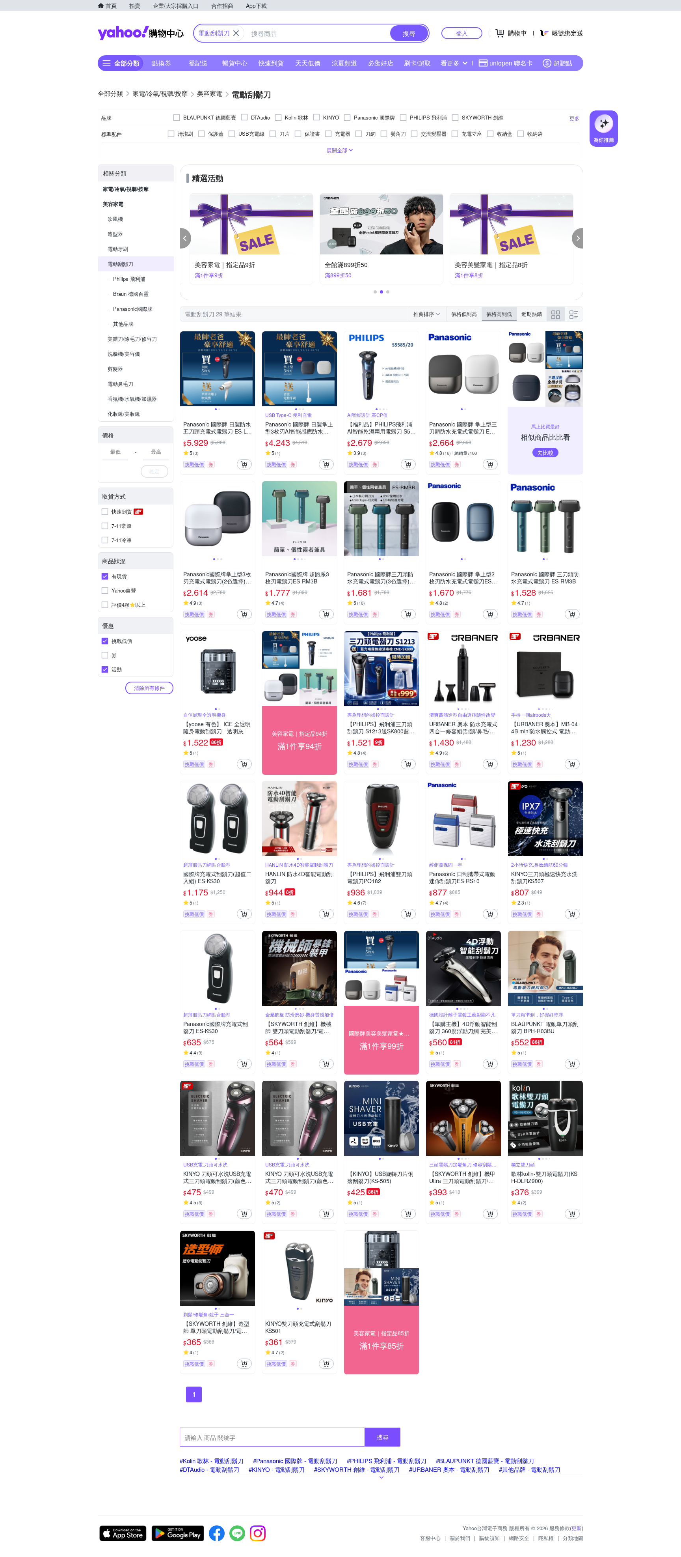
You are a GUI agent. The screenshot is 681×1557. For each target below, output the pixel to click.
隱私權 (546, 1538)
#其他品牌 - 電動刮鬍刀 (529, 1469)
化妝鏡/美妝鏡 (124, 413)
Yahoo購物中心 (141, 33)
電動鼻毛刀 (120, 383)
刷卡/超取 (417, 62)
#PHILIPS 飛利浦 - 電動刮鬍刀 (386, 1460)
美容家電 (113, 203)
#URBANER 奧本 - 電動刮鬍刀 (449, 1469)
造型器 (115, 233)
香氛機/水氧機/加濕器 (132, 398)
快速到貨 (271, 62)
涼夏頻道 (344, 62)
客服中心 (430, 1538)
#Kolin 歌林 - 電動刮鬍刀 (212, 1460)
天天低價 (307, 62)
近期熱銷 (531, 314)
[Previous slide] (185, 369)
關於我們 (460, 1538)
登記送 (198, 62)
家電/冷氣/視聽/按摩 (126, 189)
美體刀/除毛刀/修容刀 (132, 338)
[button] (185, 238)
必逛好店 (380, 62)
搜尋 (383, 1437)
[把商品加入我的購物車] (244, 464)
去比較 (545, 452)
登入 (462, 33)
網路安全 (519, 1538)
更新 (576, 1528)
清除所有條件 (149, 688)
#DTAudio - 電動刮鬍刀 (209, 1469)
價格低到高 (464, 314)
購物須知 (489, 1538)
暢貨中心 (234, 62)
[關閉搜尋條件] (236, 33)
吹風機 (115, 218)
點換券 (161, 62)
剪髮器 (115, 368)
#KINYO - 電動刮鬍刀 (277, 1469)
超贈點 (562, 62)
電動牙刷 (118, 248)
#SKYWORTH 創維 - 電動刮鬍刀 (357, 1469)
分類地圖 (573, 1538)
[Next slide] (250, 369)
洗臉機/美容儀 (124, 353)
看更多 (450, 62)
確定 (154, 471)
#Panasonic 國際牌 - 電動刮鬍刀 (295, 1460)
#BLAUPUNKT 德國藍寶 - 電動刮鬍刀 (485, 1460)
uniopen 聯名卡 (511, 62)
